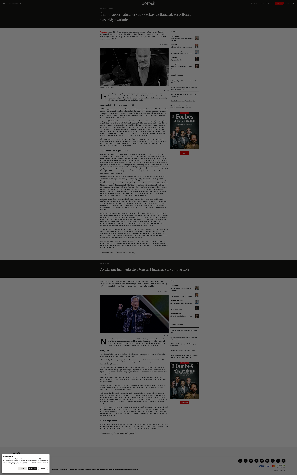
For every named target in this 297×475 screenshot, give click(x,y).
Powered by (42, 471)
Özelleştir (43, 468)
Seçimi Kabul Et (32, 468)
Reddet (22, 468)
